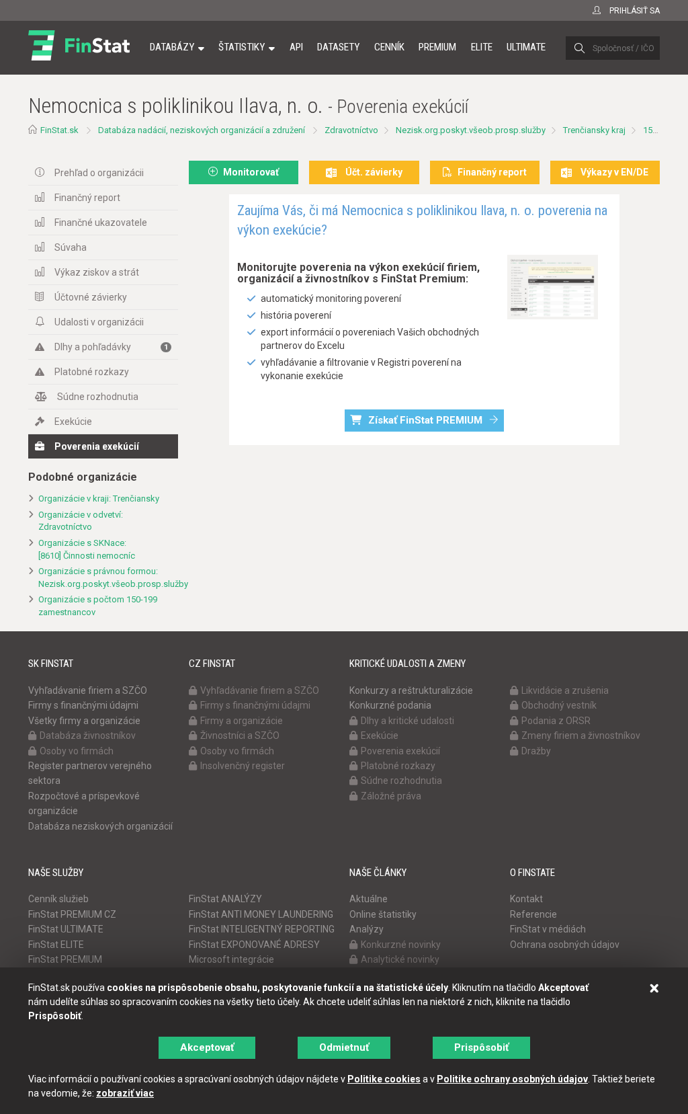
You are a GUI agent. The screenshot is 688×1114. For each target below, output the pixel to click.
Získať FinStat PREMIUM (425, 420)
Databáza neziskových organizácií (100, 826)
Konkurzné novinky (401, 944)
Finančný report (87, 197)
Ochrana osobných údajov (564, 944)
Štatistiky (241, 47)
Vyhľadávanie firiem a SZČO (87, 690)
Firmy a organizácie (241, 720)
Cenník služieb (58, 898)
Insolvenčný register (242, 765)
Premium (437, 47)
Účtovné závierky (90, 297)
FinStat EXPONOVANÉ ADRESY (254, 944)
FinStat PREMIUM (65, 959)
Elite (481, 47)
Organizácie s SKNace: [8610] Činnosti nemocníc (86, 549)
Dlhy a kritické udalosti (407, 720)
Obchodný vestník (559, 705)
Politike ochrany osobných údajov (512, 1079)
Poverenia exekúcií (96, 446)
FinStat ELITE (56, 944)
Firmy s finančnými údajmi (83, 705)
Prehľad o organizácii (99, 172)
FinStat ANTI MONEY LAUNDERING (261, 914)
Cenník (389, 47)
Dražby (536, 751)
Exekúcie (73, 421)
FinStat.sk (59, 130)
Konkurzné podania (390, 705)
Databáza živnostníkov (88, 735)
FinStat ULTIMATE (65, 929)
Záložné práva (391, 796)
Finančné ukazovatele (100, 222)
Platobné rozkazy (91, 371)
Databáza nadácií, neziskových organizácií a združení (201, 130)
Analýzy (366, 929)
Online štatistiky (383, 914)
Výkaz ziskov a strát (96, 272)
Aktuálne (368, 898)
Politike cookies (384, 1079)
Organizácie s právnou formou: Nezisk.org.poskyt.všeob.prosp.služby (108, 577)
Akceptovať (207, 1047)
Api (296, 47)
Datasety (338, 47)
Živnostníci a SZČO (240, 735)
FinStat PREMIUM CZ (72, 914)
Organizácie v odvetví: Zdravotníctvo (80, 521)
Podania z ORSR (556, 720)
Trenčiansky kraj (594, 130)
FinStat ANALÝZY (225, 898)
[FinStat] (79, 56)
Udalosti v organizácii (99, 322)
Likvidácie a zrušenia (565, 690)
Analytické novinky (400, 959)
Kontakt (526, 898)
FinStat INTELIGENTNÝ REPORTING (262, 929)
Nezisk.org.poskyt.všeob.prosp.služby (471, 130)
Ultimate (526, 47)
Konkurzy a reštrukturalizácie (411, 690)
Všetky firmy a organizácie (84, 720)
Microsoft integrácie (231, 959)
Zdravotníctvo (351, 130)
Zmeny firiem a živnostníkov (580, 735)
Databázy (172, 47)
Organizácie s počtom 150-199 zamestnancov (97, 605)
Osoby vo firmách (77, 751)
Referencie (533, 914)
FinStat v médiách (548, 929)
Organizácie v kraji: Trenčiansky (98, 498)
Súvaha (70, 247)
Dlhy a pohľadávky (111, 347)
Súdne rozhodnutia (97, 396)
